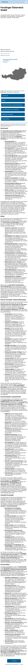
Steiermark (5, 2)
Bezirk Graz (20, 91)
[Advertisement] (14, 34)
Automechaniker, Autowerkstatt (10, 109)
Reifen (3, 100)
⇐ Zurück (14, 661)
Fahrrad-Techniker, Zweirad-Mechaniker (12, 105)
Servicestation (6, 119)
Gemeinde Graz (11, 91)
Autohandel (5, 95)
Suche (21, 664)
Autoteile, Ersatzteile (7, 114)
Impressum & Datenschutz (12, 664)
